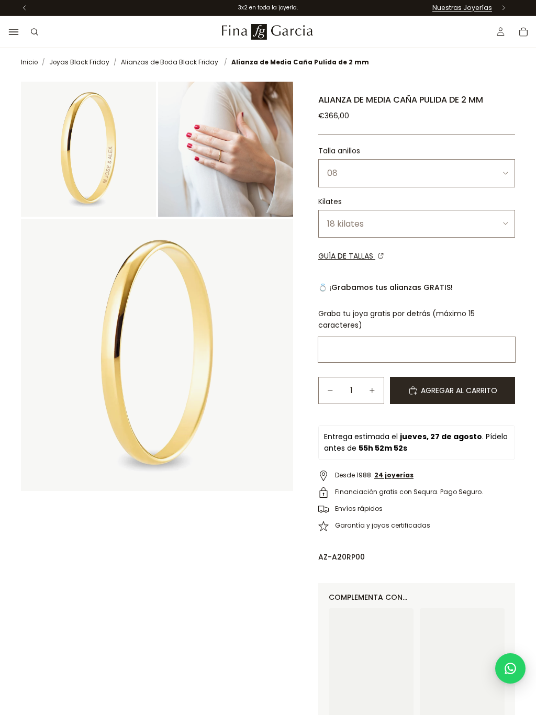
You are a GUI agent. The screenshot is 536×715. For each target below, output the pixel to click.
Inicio (29, 62)
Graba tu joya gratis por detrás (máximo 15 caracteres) (396, 319)
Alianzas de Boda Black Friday (169, 62)
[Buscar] (34, 31)
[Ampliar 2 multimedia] (225, 149)
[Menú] (13, 32)
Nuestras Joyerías (462, 7)
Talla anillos (339, 151)
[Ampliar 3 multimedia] (157, 355)
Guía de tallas (346, 256)
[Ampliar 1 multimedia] (88, 149)
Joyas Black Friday (79, 62)
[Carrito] (523, 31)
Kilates (330, 201)
